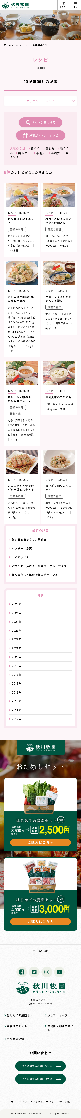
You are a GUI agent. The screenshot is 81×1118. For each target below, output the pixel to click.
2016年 (17, 692)
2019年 (17, 666)
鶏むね (50, 148)
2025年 (17, 613)
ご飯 (47, 404)
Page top (42, 950)
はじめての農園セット (21, 1015)
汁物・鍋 (15, 413)
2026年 (17, 604)
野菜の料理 (17, 229)
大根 (24, 425)
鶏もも (35, 148)
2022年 (17, 639)
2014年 (17, 710)
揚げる (11, 317)
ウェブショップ (57, 1015)
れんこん (18, 312)
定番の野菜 (14, 420)
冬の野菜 (15, 425)
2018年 (17, 675)
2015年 (17, 701)
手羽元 (40, 153)
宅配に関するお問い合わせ (37, 1078)
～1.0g (64, 245)
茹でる (26, 236)
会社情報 (64, 1102)
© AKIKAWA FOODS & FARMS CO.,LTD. (30, 1113)
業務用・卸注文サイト (60, 1028)
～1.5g (12, 517)
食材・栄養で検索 (43, 122)
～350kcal (24, 317)
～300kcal (67, 404)
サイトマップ (19, 1102)
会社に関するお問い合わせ (37, 1065)
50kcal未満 (59, 314)
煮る (57, 240)
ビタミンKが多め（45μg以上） (58, 318)
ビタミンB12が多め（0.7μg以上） (22, 336)
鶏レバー (24, 153)
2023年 (17, 631)
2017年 (17, 683)
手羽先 (55, 153)
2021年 (17, 648)
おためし (63, 7)
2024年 (17, 622)
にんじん (56, 236)
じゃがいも (14, 236)
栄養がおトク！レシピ (43, 135)
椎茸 (49, 240)
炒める (66, 240)
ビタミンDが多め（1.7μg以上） (21, 322)
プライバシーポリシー (43, 1102)
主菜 (10, 350)
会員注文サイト (17, 1026)
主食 (62, 409)
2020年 (17, 657)
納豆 (47, 503)
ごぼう (67, 236)
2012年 (17, 719)
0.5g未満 (13, 250)
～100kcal (14, 240)
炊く (55, 404)
